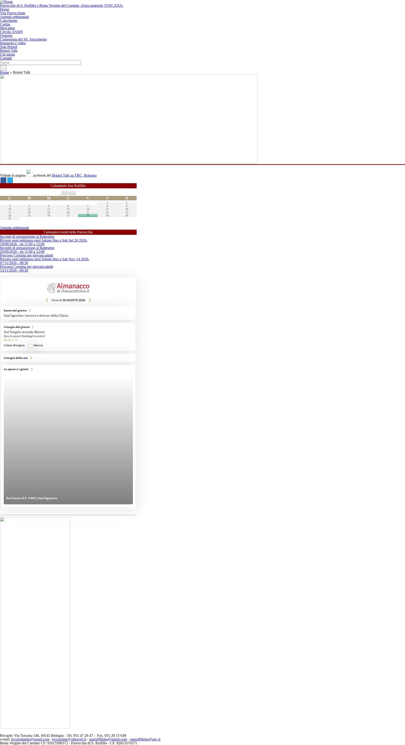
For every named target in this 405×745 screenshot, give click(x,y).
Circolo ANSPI (11, 32)
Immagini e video (13, 43)
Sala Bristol (8, 47)
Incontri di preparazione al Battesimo (27, 237)
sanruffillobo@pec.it (145, 739)
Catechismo (8, 21)
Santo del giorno (68, 313)
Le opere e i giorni (68, 436)
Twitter (10, 180)
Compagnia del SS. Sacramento (23, 39)
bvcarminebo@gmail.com (30, 739)
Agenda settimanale (14, 17)
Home (4, 9)
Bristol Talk (8, 51)
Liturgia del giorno (68, 337)
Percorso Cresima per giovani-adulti (26, 255)
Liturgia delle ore (68, 358)
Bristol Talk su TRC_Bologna (74, 175)
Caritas (5, 24)
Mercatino (7, 28)
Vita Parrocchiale (12, 13)
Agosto (68, 192)
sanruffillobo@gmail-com (108, 739)
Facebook (3, 180)
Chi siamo (7, 54)
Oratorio (6, 36)
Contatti (6, 58)
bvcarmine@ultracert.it (69, 739)
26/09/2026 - (22, 252)
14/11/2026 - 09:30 (14, 270)
